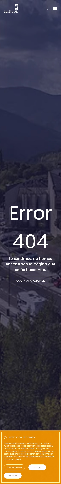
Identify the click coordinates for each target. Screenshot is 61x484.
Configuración (14, 467)
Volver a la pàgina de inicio (30, 280)
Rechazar (12, 475)
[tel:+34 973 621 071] (47, 8)
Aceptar (37, 467)
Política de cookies (12, 459)
